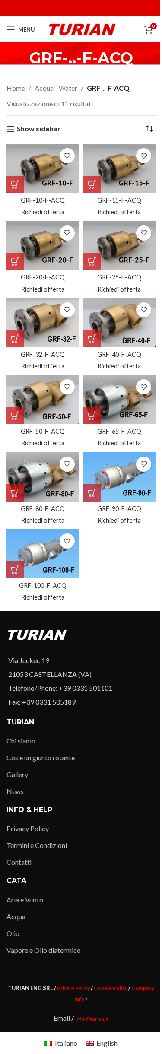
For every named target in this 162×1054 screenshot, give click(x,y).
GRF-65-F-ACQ (119, 431)
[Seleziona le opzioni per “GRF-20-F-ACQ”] (15, 261)
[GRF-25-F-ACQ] (119, 245)
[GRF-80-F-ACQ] (42, 477)
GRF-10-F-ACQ (43, 200)
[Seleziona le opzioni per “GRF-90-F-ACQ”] (92, 493)
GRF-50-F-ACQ (43, 431)
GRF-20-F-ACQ (43, 277)
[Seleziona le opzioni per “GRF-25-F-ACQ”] (92, 261)
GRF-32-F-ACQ (43, 354)
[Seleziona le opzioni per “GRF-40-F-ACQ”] (92, 338)
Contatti (19, 862)
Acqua (15, 916)
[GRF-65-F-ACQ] (119, 399)
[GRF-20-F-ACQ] (42, 245)
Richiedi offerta (42, 212)
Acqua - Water (56, 88)
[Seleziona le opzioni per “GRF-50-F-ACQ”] (15, 415)
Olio (12, 933)
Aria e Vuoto (24, 899)
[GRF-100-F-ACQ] (42, 553)
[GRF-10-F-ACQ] (42, 168)
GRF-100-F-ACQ (43, 585)
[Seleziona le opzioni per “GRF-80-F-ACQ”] (15, 493)
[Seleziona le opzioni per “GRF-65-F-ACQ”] (92, 415)
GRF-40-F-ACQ (119, 354)
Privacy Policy (27, 828)
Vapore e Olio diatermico (43, 950)
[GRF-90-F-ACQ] (119, 477)
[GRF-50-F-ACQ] (42, 399)
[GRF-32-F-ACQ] (42, 322)
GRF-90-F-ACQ (119, 508)
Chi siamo (20, 741)
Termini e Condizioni (36, 845)
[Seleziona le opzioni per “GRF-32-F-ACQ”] (15, 338)
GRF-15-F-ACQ (119, 200)
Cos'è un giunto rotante (40, 757)
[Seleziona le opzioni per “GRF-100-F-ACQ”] (15, 569)
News (15, 791)
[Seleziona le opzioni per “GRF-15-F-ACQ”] (92, 184)
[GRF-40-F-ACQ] (119, 322)
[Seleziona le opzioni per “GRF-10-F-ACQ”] (15, 184)
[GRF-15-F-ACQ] (119, 168)
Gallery (17, 774)
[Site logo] (82, 28)
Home (15, 88)
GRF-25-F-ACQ (119, 277)
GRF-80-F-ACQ (43, 508)
